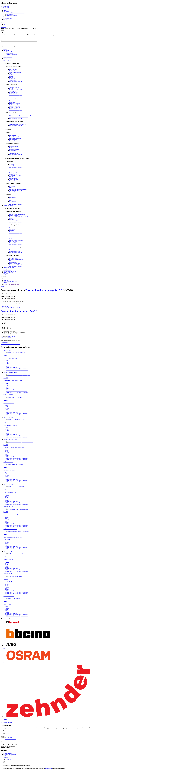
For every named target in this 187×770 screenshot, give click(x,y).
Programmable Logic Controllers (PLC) (18, 216)
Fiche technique (4, 306)
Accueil (5, 278)
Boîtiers (11, 231)
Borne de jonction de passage (10, 281)
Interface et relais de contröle (16, 240)
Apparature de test (13, 202)
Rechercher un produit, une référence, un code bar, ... (26, 34)
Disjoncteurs (12, 100)
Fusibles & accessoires (14, 106)
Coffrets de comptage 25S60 (15, 89)
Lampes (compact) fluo (14, 136)
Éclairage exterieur (13, 147)
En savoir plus (48, 768)
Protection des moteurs (14, 251)
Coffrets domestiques (14, 87)
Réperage (11, 230)
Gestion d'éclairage (13, 153)
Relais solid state (13, 242)
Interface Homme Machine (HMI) (17, 214)
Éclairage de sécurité (14, 149)
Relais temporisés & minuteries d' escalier (18, 117)
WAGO (5, 282)
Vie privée (6, 273)
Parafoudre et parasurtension (15, 107)
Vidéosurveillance (13, 179)
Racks (10, 200)
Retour (2, 286)
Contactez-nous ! (12, 336)
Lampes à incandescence (15, 138)
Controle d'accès (13, 174)
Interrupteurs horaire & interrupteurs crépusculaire (20, 115)
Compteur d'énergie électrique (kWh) (17, 124)
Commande (12, 227)
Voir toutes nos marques (6, 722)
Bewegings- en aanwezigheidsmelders (18, 189)
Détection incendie (13, 176)
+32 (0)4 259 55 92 (11, 737)
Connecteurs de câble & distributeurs (17, 264)
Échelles (11, 76)
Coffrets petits (12, 91)
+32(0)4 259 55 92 (5, 7)
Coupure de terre (13, 108)
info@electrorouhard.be (10, 739)
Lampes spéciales (13, 139)
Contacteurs (12, 238)
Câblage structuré (13, 197)
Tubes (10, 73)
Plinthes (11, 77)
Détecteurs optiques (13, 258)
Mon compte (3, 27)
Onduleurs (11, 198)
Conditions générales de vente (10, 271)
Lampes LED (12, 135)
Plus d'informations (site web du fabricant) (10, 307)
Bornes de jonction (13, 92)
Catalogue (6, 280)
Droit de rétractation (8, 272)
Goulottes (11, 74)
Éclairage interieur (13, 146)
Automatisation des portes (15, 175)
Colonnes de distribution (15, 72)
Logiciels (11, 219)
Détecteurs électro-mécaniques (16, 259)
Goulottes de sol (13, 78)
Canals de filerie (13, 69)
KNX (10, 187)
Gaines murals (12, 80)
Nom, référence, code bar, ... (7, 34)
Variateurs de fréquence (14, 249)
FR (4, 24)
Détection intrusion (13, 178)
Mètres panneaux (13, 93)
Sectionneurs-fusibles (14, 104)
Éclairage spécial (13, 150)
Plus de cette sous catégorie (15, 81)
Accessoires (12, 151)
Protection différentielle (14, 103)
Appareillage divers (13, 165)
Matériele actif (12, 201)
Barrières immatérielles (14, 263)
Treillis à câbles (12, 70)
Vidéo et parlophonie (14, 173)
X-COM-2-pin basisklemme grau (11, 284)
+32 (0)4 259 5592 (6, 337)
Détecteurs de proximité (14, 260)
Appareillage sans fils (14, 164)
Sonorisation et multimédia (15, 190)
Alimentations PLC (13, 220)
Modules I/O (12, 218)
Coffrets (11, 88)
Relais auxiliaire (13, 241)
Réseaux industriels (13, 215)
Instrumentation (13, 262)
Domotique (12, 186)
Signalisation (12, 229)
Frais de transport (7, 270)
